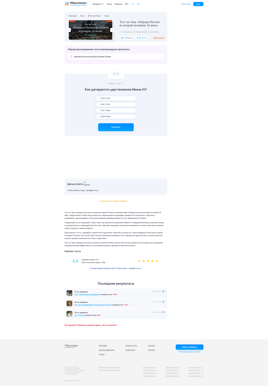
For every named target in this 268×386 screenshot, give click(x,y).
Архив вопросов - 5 (173, 367)
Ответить (115, 127)
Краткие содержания (106, 350)
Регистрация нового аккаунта (189, 352)
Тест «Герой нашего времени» (86, 294)
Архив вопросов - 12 (196, 376)
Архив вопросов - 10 (196, 370)
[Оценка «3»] (148, 261)
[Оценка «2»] (144, 261)
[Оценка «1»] (139, 261)
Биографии (103, 345)
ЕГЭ (126, 4)
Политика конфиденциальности (109, 370)
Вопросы (118, 4)
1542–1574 (105, 98)
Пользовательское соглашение (109, 367)
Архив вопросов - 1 (150, 367)
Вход (198, 4)
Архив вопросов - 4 (150, 376)
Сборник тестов (131, 345)
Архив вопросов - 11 (196, 373)
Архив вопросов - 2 (150, 370)
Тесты (109, 4)
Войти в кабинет (189, 347)
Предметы (97, 4)
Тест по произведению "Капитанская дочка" (92, 305)
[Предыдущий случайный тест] (69, 30)
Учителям (151, 350)
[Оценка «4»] (153, 261)
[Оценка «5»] (157, 261)
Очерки (101, 354)
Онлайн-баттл (130, 350)
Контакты (151, 345)
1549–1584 (105, 116)
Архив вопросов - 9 (195, 367)
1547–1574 (105, 104)
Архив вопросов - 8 (173, 376)
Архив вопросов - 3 (150, 373)
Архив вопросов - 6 (173, 370)
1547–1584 (105, 110)
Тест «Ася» (78, 315)
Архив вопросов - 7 (173, 373)
